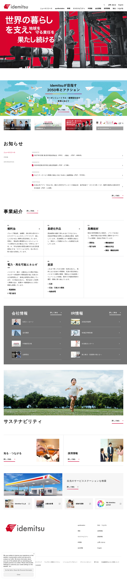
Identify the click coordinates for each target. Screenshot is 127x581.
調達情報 (100, 536)
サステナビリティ (83, 536)
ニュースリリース (46, 8)
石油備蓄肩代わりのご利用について (110, 562)
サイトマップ (38, 562)
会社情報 (80, 548)
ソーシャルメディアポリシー (70, 562)
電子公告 (96, 562)
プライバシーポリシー (85, 562)
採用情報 (100, 531)
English (120, 5)
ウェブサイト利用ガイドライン (52, 562)
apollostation (81, 525)
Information (9, 162)
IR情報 (6, 157)
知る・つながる (102, 525)
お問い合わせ (112, 5)
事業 (79, 531)
